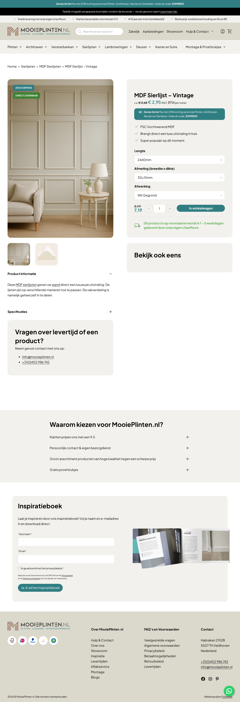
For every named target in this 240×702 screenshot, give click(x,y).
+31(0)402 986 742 (36, 362)
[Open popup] (229, 691)
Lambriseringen (116, 47)
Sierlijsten (89, 47)
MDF (19, 285)
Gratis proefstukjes (64, 470)
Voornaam (25, 534)
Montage (98, 672)
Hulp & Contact (197, 31)
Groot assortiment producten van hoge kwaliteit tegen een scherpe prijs (103, 459)
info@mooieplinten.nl (38, 357)
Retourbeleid (154, 661)
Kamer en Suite (166, 47)
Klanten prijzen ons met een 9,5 (72, 437)
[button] (108, 84)
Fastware (227, 696)
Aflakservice (100, 666)
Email (23, 551)
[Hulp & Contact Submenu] (212, 31)
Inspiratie (98, 656)
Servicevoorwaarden (31, 578)
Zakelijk (134, 31)
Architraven (34, 47)
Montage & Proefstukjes (203, 47)
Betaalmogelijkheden (160, 656)
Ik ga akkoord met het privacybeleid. (42, 568)
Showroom (175, 31)
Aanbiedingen (153, 31)
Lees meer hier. (169, 11)
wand (56, 285)
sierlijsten (30, 285)
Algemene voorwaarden (162, 645)
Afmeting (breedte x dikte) (154, 168)
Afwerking (142, 186)
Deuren (141, 47)
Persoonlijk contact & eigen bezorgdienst (80, 448)
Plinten (13, 47)
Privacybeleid (67, 575)
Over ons (97, 645)
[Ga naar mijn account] (222, 33)
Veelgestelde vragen (159, 640)
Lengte (139, 151)
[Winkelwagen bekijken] (229, 31)
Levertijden (99, 661)
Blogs (95, 677)
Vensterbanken (62, 47)
